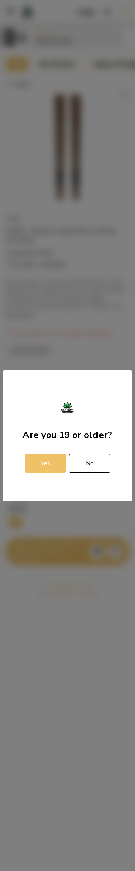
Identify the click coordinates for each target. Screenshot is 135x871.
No (90, 463)
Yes (45, 463)
